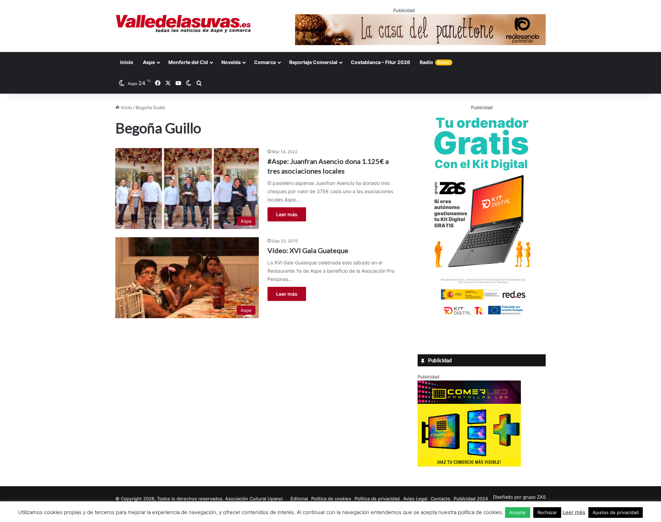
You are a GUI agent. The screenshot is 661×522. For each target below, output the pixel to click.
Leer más (286, 214)
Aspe (149, 62)
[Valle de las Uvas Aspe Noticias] (183, 24)
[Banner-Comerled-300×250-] (469, 465)
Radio (435, 62)
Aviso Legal (415, 498)
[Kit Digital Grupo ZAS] (481, 316)
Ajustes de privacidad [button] (615, 512)
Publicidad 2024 (471, 498)
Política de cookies (331, 498)
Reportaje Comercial (313, 62)
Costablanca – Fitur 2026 (380, 62)
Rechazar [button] (547, 512)
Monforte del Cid (188, 62)
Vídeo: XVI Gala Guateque (307, 250)
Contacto (440, 498)
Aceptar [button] (517, 512)
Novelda (231, 62)
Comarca (265, 62)
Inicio (126, 62)
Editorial (299, 498)
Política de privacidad (377, 498)
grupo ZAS (534, 497)
